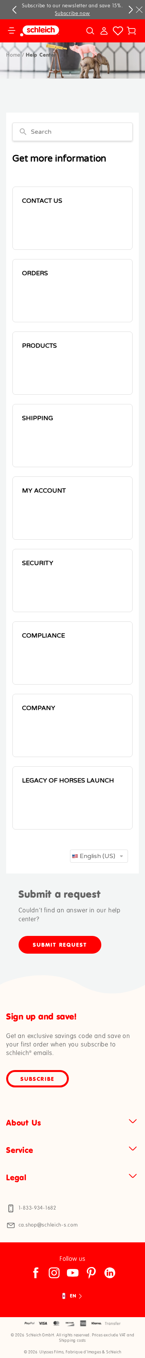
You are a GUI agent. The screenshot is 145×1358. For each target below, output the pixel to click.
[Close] (139, 9)
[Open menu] (11, 30)
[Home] (44, 30)
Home (13, 55)
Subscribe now (72, 13)
